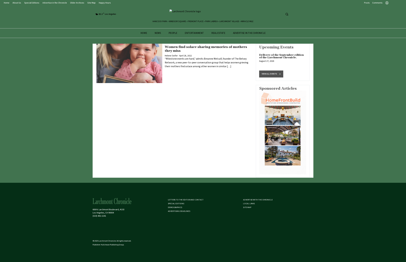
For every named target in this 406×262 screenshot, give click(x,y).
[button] (271, 74)
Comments (377, 2)
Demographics (175, 207)
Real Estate (218, 33)
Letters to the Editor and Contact (186, 199)
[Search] (286, 14)
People (173, 33)
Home (6, 2)
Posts (367, 2)
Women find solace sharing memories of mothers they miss (206, 49)
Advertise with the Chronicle (258, 199)
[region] (283, 62)
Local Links (249, 203)
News (158, 33)
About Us (17, 2)
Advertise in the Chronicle (55, 2)
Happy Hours (105, 2)
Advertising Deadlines (179, 211)
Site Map (91, 2)
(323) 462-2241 (99, 216)
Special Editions (31, 2)
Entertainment (194, 33)
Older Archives (77, 2)
